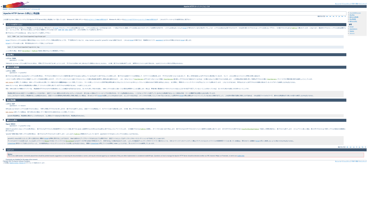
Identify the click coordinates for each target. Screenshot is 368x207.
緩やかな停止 (353, 21)
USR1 (66, 30)
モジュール (338, 3)
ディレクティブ (346, 3)
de (327, 16)
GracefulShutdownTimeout (250, 129)
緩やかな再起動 (354, 17)
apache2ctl (353, 29)
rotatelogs (11, 143)
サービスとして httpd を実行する (96, 19)
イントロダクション (355, 13)
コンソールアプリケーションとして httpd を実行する (141, 19)
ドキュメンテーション (24, 9)
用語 (357, 3)
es (333, 16)
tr (345, 16)
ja (339, 16)
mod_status (9, 82)
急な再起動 (353, 19)
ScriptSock (70, 141)
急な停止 (352, 15)
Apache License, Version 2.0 (17, 163)
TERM (59, 30)
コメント (352, 33)
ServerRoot (26, 51)
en (330, 16)
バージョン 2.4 (36, 9)
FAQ (353, 3)
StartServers (138, 79)
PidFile (294, 28)
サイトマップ (363, 3)
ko (342, 16)
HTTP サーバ (12, 9)
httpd (351, 27)
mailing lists (240, 155)
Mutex (47, 141)
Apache (5, 9)
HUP (63, 30)
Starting (352, 31)
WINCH (71, 30)
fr (336, 16)
